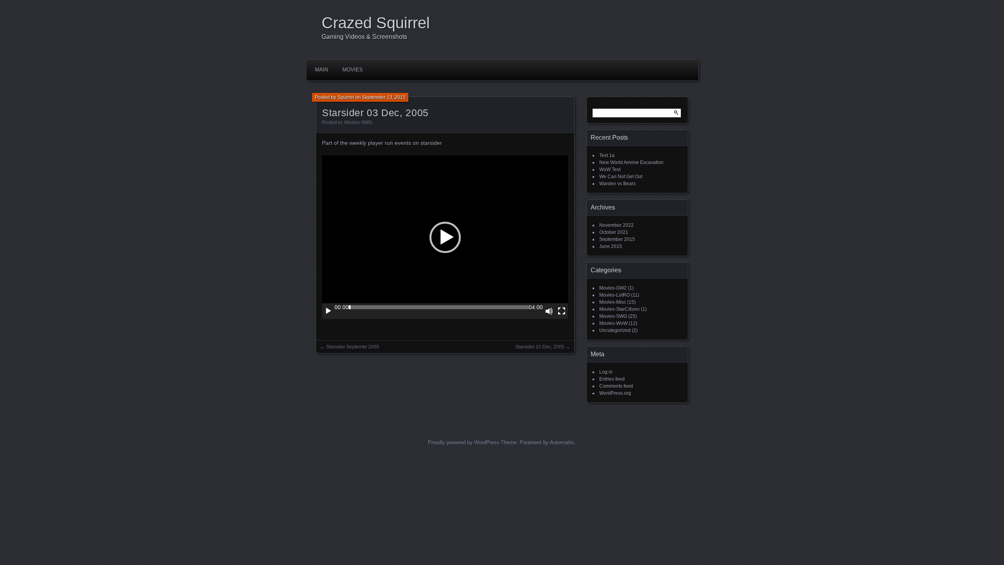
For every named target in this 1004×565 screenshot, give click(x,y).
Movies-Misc (612, 302)
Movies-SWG (358, 122)
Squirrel (345, 97)
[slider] (439, 307)
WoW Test (609, 169)
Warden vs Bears (617, 183)
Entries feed (612, 379)
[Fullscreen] (562, 311)
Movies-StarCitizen (619, 309)
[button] (445, 237)
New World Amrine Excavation (631, 162)
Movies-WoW (613, 323)
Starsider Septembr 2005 (352, 347)
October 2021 (613, 232)
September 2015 (617, 239)
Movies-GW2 (613, 288)
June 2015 (610, 246)
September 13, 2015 (384, 97)
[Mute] (549, 311)
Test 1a (607, 155)
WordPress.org (615, 393)
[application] (445, 237)
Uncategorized (615, 330)
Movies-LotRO (614, 295)
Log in (606, 372)
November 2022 (616, 225)
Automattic (562, 442)
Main (321, 70)
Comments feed (616, 386)
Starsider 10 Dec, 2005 (539, 347)
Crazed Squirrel (376, 22)
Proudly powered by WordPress (463, 442)
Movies (352, 70)
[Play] (328, 311)
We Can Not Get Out (620, 176)
